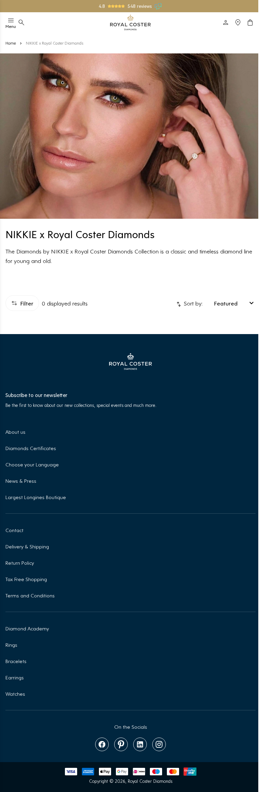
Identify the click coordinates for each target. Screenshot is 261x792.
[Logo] (130, 22)
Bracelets (16, 661)
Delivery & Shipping (27, 546)
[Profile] (225, 22)
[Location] (237, 22)
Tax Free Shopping (26, 579)
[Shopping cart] (250, 22)
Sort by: (192, 303)
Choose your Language (32, 464)
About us (15, 431)
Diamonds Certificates (30, 448)
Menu (10, 26)
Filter (26, 303)
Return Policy (19, 562)
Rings (11, 644)
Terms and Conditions (30, 595)
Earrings (14, 677)
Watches (15, 693)
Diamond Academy (27, 628)
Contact (14, 530)
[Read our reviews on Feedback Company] (158, 6)
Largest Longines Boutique (35, 497)
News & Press (20, 480)
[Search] (21, 22)
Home (10, 43)
